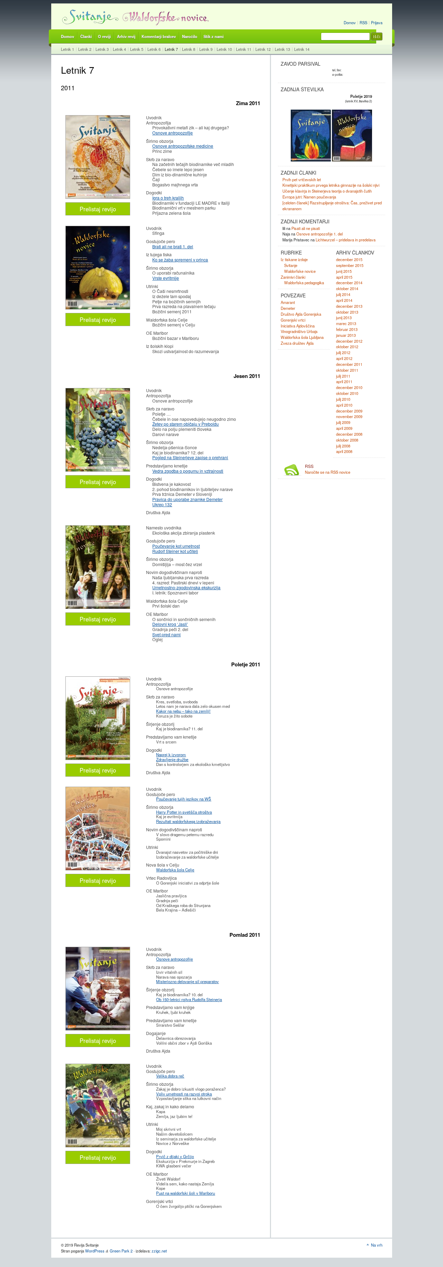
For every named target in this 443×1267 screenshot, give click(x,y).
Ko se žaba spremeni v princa (180, 259)
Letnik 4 (119, 49)
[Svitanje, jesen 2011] (97, 469)
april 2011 (344, 381)
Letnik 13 (282, 49)
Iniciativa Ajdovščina (298, 326)
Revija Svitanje (90, 17)
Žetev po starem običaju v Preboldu (185, 424)
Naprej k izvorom (171, 754)
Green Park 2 (121, 1251)
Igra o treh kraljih (168, 198)
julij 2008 (343, 445)
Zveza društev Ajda (297, 343)
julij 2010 (343, 399)
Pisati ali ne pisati (305, 228)
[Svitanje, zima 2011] (97, 197)
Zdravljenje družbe (172, 759)
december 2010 (349, 387)
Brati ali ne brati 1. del (172, 246)
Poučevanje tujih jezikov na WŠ (183, 799)
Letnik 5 (136, 49)
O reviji (104, 36)
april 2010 (344, 405)
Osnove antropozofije (172, 133)
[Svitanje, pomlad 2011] (97, 758)
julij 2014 (343, 294)
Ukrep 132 (162, 504)
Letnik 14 (301, 49)
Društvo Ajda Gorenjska (301, 314)
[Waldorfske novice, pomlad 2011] (97, 868)
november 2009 (349, 416)
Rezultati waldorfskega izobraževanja (188, 821)
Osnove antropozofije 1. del (319, 234)
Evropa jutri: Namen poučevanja (309, 197)
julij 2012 (343, 352)
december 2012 (349, 341)
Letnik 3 (102, 49)
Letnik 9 (206, 49)
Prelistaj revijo (98, 209)
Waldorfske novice (166, 17)
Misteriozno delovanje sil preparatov (187, 981)
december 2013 (349, 306)
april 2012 (344, 358)
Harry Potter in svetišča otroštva (184, 812)
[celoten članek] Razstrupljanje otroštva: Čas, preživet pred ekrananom (332, 205)
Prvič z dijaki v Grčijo (175, 1156)
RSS (363, 22)
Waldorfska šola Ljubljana (302, 337)
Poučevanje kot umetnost (176, 546)
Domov (350, 22)
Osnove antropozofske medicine (182, 146)
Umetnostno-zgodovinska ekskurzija (186, 587)
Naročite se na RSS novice (327, 469)
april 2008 (344, 451)
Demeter (288, 308)
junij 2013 (344, 317)
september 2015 (349, 265)
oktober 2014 (347, 288)
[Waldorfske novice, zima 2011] (97, 307)
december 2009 (349, 411)
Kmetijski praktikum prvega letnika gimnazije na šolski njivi (330, 185)
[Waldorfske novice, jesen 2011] (97, 607)
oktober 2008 (347, 440)
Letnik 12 (263, 49)
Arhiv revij (126, 36)
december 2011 (349, 364)
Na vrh (376, 1245)
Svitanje (290, 265)
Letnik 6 (154, 49)
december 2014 (349, 282)
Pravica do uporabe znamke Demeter (187, 499)
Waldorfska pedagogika (304, 282)
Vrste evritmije (165, 278)
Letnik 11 (243, 49)
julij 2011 (343, 376)
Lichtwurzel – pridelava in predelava (346, 239)
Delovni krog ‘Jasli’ (170, 624)
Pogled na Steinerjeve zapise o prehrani (190, 457)
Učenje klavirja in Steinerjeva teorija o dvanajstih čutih (327, 191)
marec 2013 (346, 323)
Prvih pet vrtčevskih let (301, 179)
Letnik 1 (67, 49)
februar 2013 (347, 329)
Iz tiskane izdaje (294, 259)
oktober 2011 (347, 370)
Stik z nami (214, 36)
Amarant (288, 302)
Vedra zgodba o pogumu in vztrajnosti (187, 471)
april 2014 (344, 300)
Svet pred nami (166, 634)
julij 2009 (343, 422)
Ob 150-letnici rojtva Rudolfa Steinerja (189, 999)
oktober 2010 (347, 393)
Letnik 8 (188, 49)
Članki (86, 36)
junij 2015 (344, 271)
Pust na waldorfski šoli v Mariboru (185, 1193)
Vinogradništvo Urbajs (299, 331)
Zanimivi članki (293, 277)
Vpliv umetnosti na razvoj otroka (184, 1094)
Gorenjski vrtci (293, 320)
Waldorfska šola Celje (175, 869)
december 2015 (349, 259)
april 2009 (344, 428)
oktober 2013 (347, 312)
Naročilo (189, 36)
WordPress (95, 1251)
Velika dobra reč (170, 1076)
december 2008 (349, 434)
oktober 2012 (347, 346)
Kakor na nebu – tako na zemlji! (183, 711)
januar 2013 (346, 335)
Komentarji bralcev (159, 36)
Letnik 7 (171, 49)
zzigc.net (159, 1251)
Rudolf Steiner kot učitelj (175, 551)
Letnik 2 (84, 49)
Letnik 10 (224, 49)
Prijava (376, 22)
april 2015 (344, 277)
